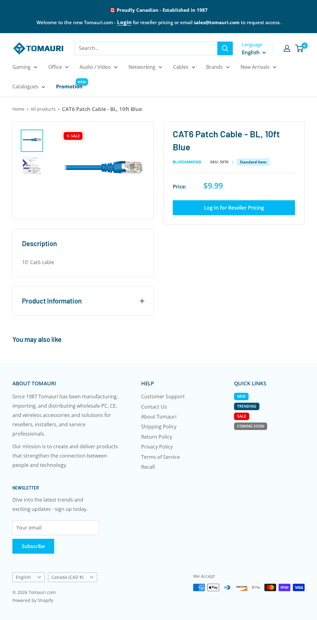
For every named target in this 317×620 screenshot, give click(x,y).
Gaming (21, 67)
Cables (181, 67)
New (241, 396)
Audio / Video (95, 67)
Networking (141, 67)
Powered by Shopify (32, 600)
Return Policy (156, 436)
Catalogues (25, 86)
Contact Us (154, 406)
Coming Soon (250, 426)
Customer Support (163, 396)
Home (18, 109)
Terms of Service (160, 457)
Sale (241, 416)
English (23, 577)
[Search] (225, 48)
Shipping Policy (158, 426)
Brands (214, 67)
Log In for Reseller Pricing (234, 207)
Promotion (69, 86)
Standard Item (253, 162)
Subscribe (33, 546)
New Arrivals (255, 67)
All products (43, 109)
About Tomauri (158, 416)
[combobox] (145, 48)
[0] (299, 48)
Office (55, 67)
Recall (148, 466)
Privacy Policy (157, 446)
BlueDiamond (187, 162)
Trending (246, 406)
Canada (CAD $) (67, 577)
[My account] (287, 48)
